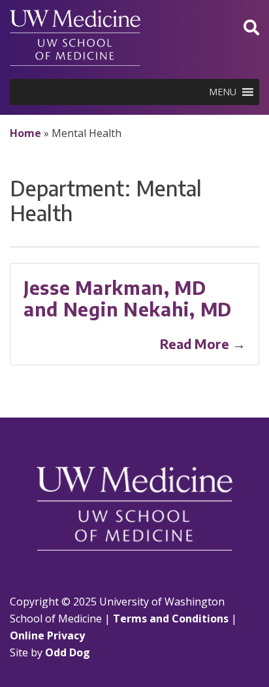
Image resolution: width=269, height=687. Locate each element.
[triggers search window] (251, 27)
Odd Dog (67, 652)
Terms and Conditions (171, 618)
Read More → (202, 343)
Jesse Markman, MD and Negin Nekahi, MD (128, 298)
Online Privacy (47, 635)
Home (25, 133)
